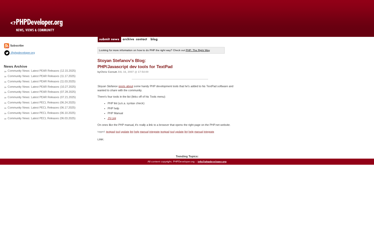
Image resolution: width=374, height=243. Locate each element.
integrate (154, 131)
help (136, 131)
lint (131, 131)
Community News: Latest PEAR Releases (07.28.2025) (42, 91)
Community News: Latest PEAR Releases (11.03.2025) (42, 81)
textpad (110, 131)
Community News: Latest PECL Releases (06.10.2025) (42, 112)
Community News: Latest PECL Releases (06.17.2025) (42, 107)
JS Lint (112, 118)
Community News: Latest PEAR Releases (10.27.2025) (42, 86)
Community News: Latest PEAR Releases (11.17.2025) (42, 76)
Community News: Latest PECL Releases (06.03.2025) (42, 118)
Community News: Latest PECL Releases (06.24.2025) (42, 102)
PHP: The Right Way (198, 50)
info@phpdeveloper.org (212, 161)
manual (144, 131)
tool (118, 131)
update (125, 131)
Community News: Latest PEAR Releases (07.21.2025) (42, 97)
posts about (126, 86)
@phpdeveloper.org (22, 52)
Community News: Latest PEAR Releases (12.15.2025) (42, 70)
